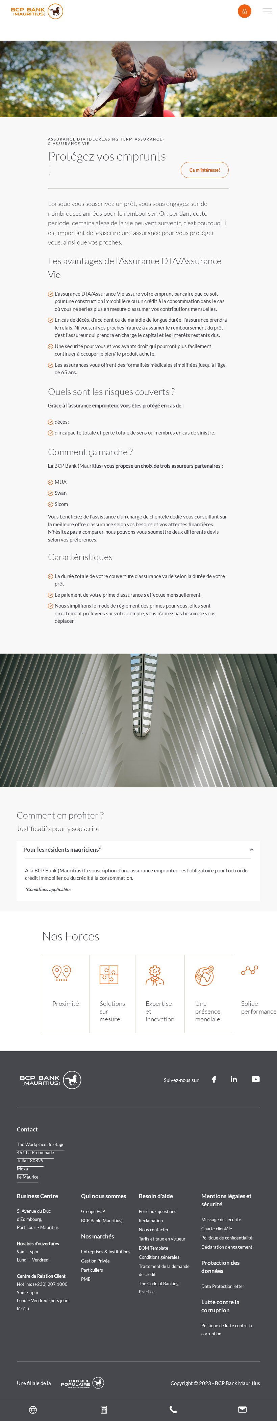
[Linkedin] (233, 1080)
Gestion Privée (95, 1261)
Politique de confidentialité (226, 1237)
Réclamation (151, 1220)
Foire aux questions (157, 1211)
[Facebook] (214, 1080)
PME (86, 1279)
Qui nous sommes (103, 1196)
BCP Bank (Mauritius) (102, 1220)
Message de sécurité (221, 1219)
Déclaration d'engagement (226, 1247)
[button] (34, 1410)
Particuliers (92, 1270)
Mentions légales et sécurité (226, 1200)
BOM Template (153, 1248)
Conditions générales (159, 1257)
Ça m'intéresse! (205, 170)
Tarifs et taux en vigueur (162, 1239)
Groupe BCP (93, 1211)
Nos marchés (97, 1236)
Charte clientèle (216, 1228)
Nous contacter (154, 1229)
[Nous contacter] (242, 1410)
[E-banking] (244, 11)
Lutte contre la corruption (220, 1306)
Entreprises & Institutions (105, 1251)
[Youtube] (256, 1080)
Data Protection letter (222, 1286)
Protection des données (220, 1266)
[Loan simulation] (104, 1411)
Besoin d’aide (156, 1196)
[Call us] (173, 1411)
